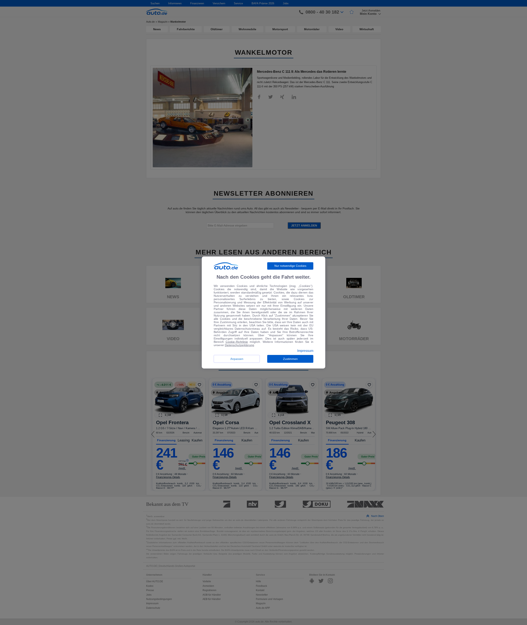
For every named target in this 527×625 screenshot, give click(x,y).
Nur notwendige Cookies (290, 265)
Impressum (305, 350)
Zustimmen (290, 358)
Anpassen (236, 358)
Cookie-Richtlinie (237, 341)
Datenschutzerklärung (239, 345)
